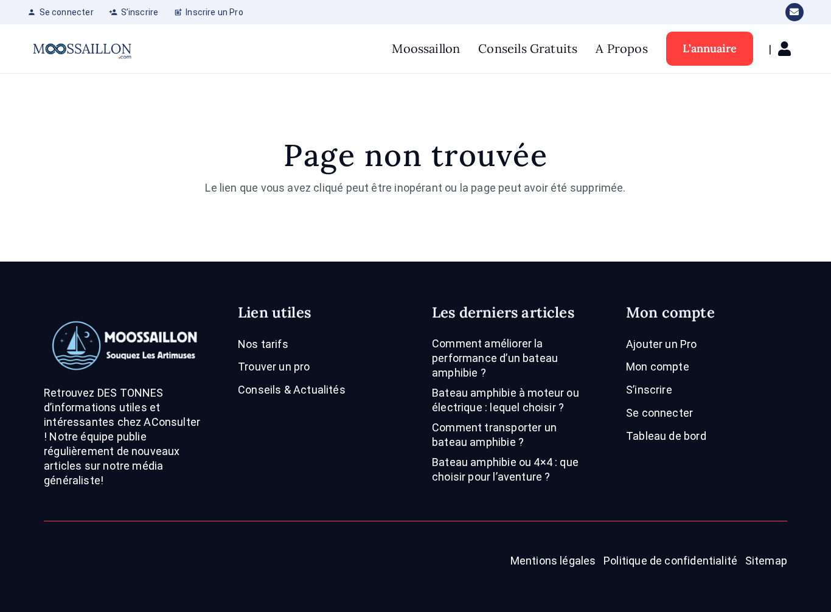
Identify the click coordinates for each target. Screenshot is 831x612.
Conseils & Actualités (292, 389)
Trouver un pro (274, 366)
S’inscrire (649, 389)
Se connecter (659, 412)
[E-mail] (794, 12)
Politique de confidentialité (670, 560)
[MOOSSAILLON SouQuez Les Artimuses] (82, 48)
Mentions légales (553, 560)
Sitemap (766, 560)
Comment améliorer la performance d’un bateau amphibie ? (495, 358)
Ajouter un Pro (661, 344)
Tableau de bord (666, 435)
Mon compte (657, 366)
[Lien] (787, 48)
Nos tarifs (263, 344)
